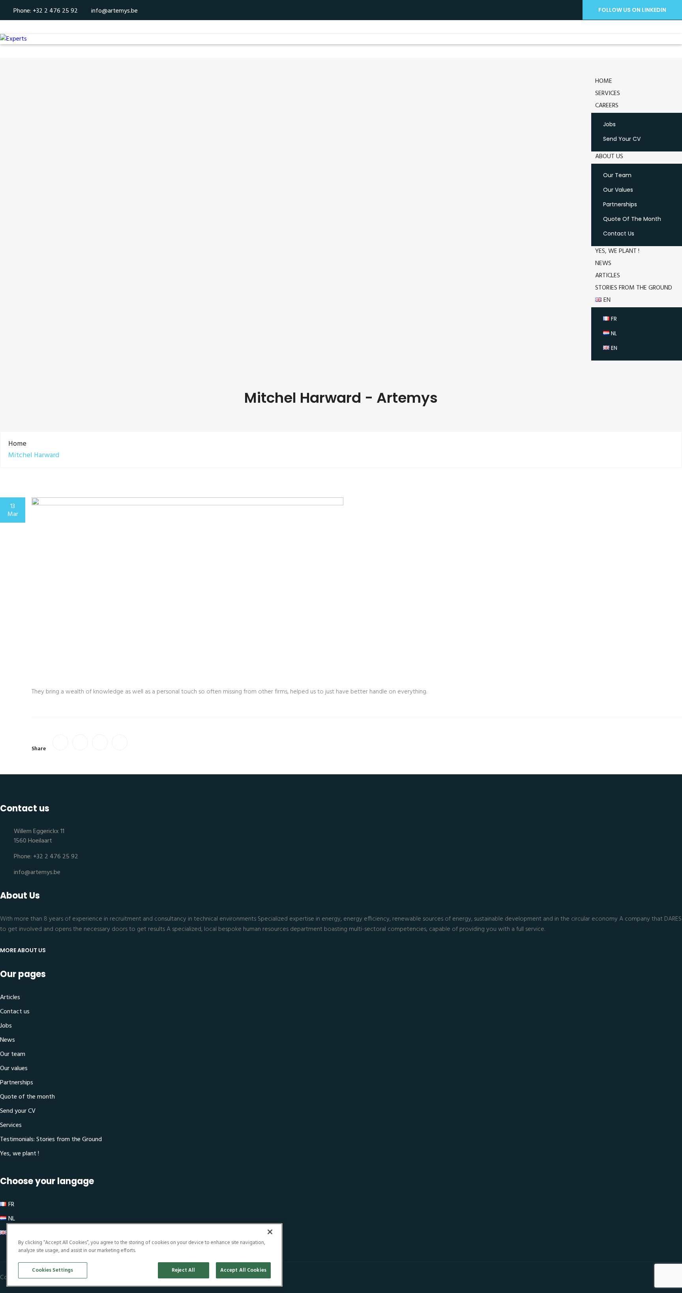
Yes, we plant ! (617, 251)
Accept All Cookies (243, 1270)
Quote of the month (632, 219)
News (603, 263)
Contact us (618, 233)
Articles (607, 276)
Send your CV (622, 139)
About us (609, 156)
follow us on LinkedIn (632, 10)
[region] (144, 1255)
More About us (23, 950)
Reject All (183, 1270)
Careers (606, 106)
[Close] (270, 1232)
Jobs (609, 124)
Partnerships (620, 204)
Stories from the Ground (633, 288)
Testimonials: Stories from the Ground (51, 1139)
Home (603, 81)
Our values (618, 190)
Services (607, 93)
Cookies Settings (52, 1270)
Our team (617, 175)
